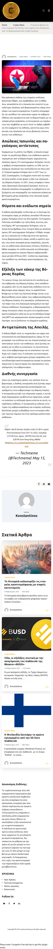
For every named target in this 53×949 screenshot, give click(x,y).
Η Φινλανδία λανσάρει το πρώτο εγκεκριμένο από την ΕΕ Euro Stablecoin (24, 737)
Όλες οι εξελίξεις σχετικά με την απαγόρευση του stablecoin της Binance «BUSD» (23, 661)
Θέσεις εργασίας (11, 886)
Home (4, 25)
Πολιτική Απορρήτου (13, 883)
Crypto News (18, 25)
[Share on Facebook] (39, 484)
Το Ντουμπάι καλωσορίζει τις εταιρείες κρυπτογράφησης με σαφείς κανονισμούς (25, 584)
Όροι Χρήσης (10, 880)
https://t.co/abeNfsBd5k (19, 443)
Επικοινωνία (9, 889)
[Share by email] (49, 484)
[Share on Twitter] (44, 484)
